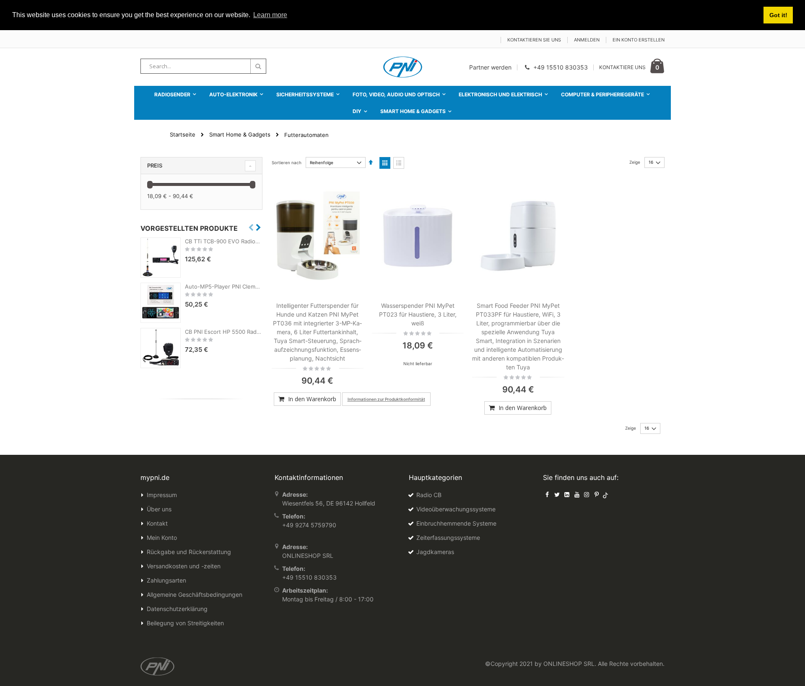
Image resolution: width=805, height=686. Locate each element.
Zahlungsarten (166, 580)
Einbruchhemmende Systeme (456, 523)
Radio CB (428, 494)
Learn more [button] (270, 14)
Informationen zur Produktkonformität (386, 399)
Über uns (159, 509)
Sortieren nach (286, 162)
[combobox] (203, 66)
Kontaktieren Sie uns (534, 40)
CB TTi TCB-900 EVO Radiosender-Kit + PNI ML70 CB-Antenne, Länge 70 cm (223, 241)
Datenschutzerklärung (177, 608)
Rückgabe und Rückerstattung (189, 551)
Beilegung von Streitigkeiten (185, 623)
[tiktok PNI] (605, 494)
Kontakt (157, 523)
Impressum (162, 494)
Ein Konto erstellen (639, 40)
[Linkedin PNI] (567, 494)
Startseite (182, 134)
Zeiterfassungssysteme (448, 537)
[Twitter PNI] (557, 494)
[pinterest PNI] (596, 494)
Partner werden (490, 67)
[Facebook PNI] (547, 494)
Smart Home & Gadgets (239, 134)
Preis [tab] (154, 165)
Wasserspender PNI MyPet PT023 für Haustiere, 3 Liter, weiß (418, 314)
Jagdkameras (435, 551)
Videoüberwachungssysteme (456, 509)
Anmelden (587, 40)
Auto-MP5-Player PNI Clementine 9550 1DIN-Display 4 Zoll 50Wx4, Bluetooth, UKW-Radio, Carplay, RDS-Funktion (223, 286)
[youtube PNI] (577, 494)
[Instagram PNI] (586, 494)
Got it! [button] (778, 15)
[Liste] (398, 163)
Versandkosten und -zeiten (184, 566)
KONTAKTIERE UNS (622, 67)
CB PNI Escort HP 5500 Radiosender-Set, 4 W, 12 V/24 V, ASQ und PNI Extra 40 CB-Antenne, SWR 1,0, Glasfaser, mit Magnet (223, 331)
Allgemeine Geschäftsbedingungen (194, 594)
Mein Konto (162, 537)
